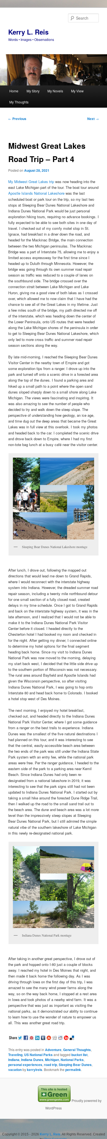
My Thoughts (19, 102)
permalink (73, 1069)
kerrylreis (34, 1069)
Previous (17, 118)
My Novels (55, 90)
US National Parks (38, 1054)
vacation (15, 1069)
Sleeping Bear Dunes (75, 1064)
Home (13, 90)
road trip (50, 1064)
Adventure (53, 1049)
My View (77, 90)
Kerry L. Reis (28, 32)
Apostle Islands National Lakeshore (36, 193)
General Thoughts (77, 1049)
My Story (33, 90)
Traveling (15, 1054)
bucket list (79, 1054)
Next (93, 118)
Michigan (52, 1059)
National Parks (72, 1059)
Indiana (13, 1059)
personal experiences (25, 1064)
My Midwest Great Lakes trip (31, 181)
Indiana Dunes (32, 1059)
